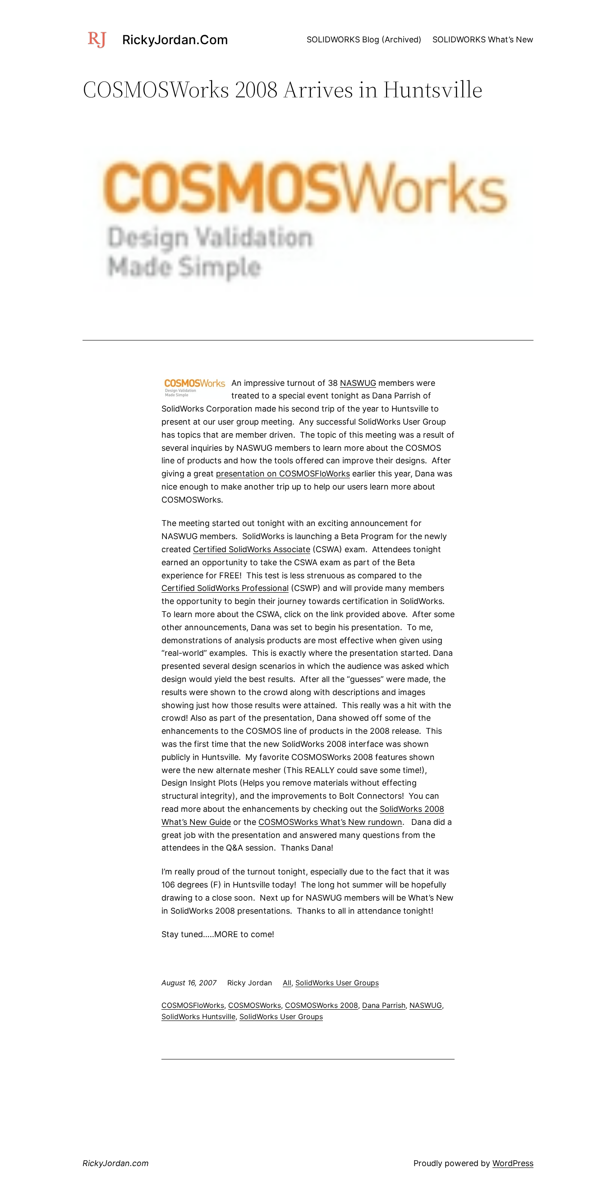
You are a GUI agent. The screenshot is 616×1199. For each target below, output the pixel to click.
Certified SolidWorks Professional (225, 588)
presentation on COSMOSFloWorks (283, 473)
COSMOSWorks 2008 (321, 1005)
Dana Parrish (383, 1005)
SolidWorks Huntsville (198, 1016)
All (287, 982)
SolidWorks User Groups (337, 982)
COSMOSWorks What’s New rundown (330, 822)
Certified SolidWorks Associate (251, 549)
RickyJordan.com (175, 39)
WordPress (512, 1163)
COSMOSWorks (254, 1005)
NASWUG (358, 383)
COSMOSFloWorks (192, 1005)
